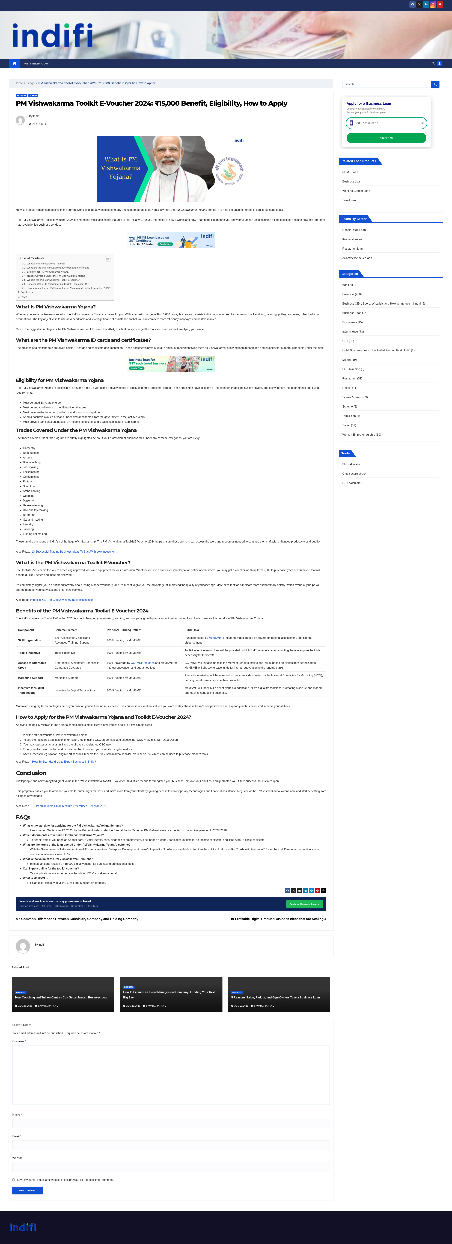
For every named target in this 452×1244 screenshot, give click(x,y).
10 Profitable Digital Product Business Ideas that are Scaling (277, 919)
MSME (346, 359)
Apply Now (386, 137)
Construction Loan (354, 229)
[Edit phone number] (422, 123)
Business (21, 95)
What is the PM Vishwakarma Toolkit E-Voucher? (54, 280)
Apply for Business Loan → (305, 904)
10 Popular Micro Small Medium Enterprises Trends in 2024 (69, 805)
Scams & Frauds (353, 397)
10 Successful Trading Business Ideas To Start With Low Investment (73, 551)
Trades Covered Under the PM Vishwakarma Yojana (56, 276)
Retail (346, 387)
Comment (19, 1041)
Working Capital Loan (356, 190)
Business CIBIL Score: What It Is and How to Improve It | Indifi (381, 303)
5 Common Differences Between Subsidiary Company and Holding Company (78, 919)
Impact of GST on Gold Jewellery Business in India (62, 599)
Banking (347, 284)
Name (17, 1114)
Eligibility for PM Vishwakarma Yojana (48, 271)
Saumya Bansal (48, 1006)
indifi (36, 115)
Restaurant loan (352, 248)
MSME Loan (350, 172)
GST (345, 341)
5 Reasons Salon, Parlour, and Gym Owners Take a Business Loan (275, 997)
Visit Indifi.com (36, 63)
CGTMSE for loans (142, 662)
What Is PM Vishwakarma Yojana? (46, 263)
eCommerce (350, 331)
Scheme (33, 95)
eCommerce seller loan (357, 258)
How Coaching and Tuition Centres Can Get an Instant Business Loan (61, 997)
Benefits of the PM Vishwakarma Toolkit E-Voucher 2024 (58, 284)
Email (16, 1136)
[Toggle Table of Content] (107, 259)
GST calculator (352, 483)
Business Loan (352, 181)
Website (17, 1158)
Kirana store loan (353, 239)
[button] (433, 63)
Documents (349, 322)
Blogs (31, 83)
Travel (346, 425)
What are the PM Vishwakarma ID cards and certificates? (59, 267)
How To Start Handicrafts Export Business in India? (64, 761)
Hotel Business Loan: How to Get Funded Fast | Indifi (376, 350)
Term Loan (349, 200)
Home (18, 83)
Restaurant (349, 378)
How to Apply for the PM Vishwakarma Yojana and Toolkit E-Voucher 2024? (69, 288)
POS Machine (351, 369)
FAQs (23, 296)
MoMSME (215, 637)
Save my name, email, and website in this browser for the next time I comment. (65, 1179)
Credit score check (354, 473)
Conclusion (26, 292)
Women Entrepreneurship (358, 434)
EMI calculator (351, 464)
